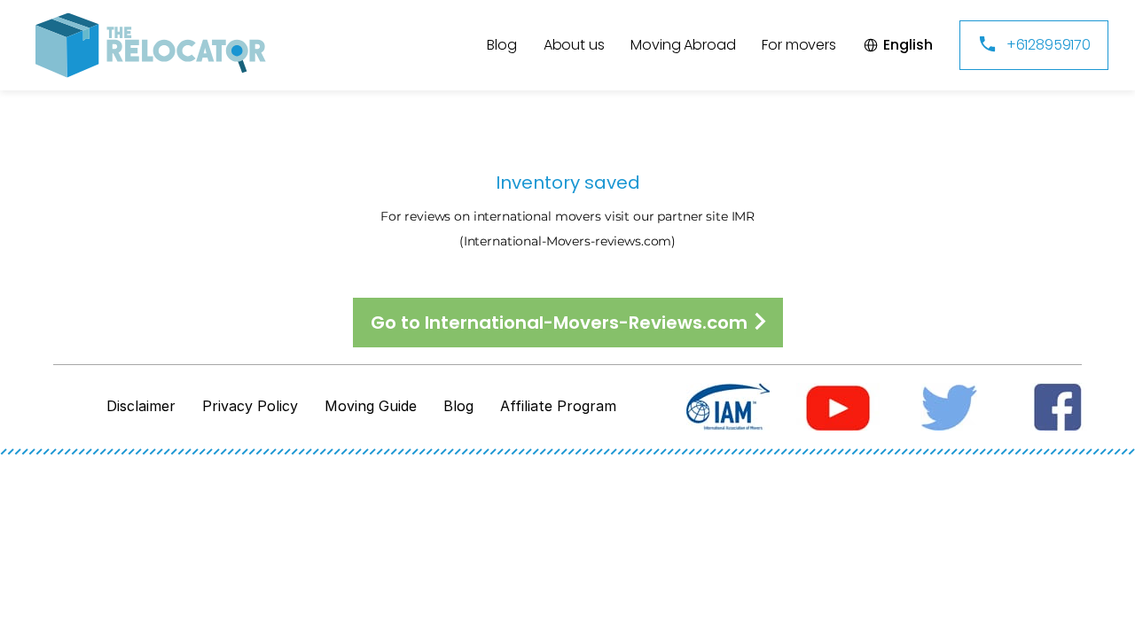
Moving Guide (371, 406)
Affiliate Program (558, 406)
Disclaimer (141, 406)
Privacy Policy (250, 406)
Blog (458, 406)
